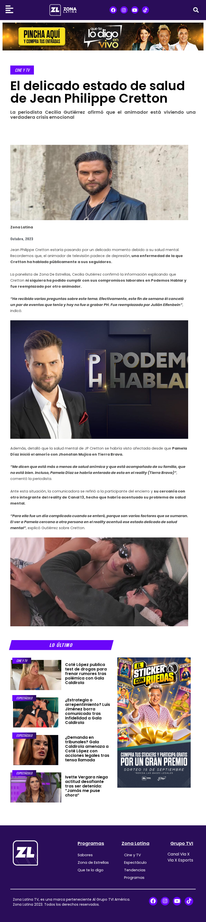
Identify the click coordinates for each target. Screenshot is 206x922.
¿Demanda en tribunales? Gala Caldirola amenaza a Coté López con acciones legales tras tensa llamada (87, 748)
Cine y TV (22, 70)
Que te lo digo (91, 870)
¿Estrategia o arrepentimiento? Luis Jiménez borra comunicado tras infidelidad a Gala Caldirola (87, 711)
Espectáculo (24, 698)
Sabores (85, 854)
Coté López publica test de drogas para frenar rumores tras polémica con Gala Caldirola (86, 674)
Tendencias (134, 870)
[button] (196, 10)
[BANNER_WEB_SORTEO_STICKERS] (154, 722)
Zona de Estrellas (93, 862)
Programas (91, 843)
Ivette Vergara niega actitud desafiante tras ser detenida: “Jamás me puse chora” (86, 786)
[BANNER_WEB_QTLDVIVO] (103, 36)
